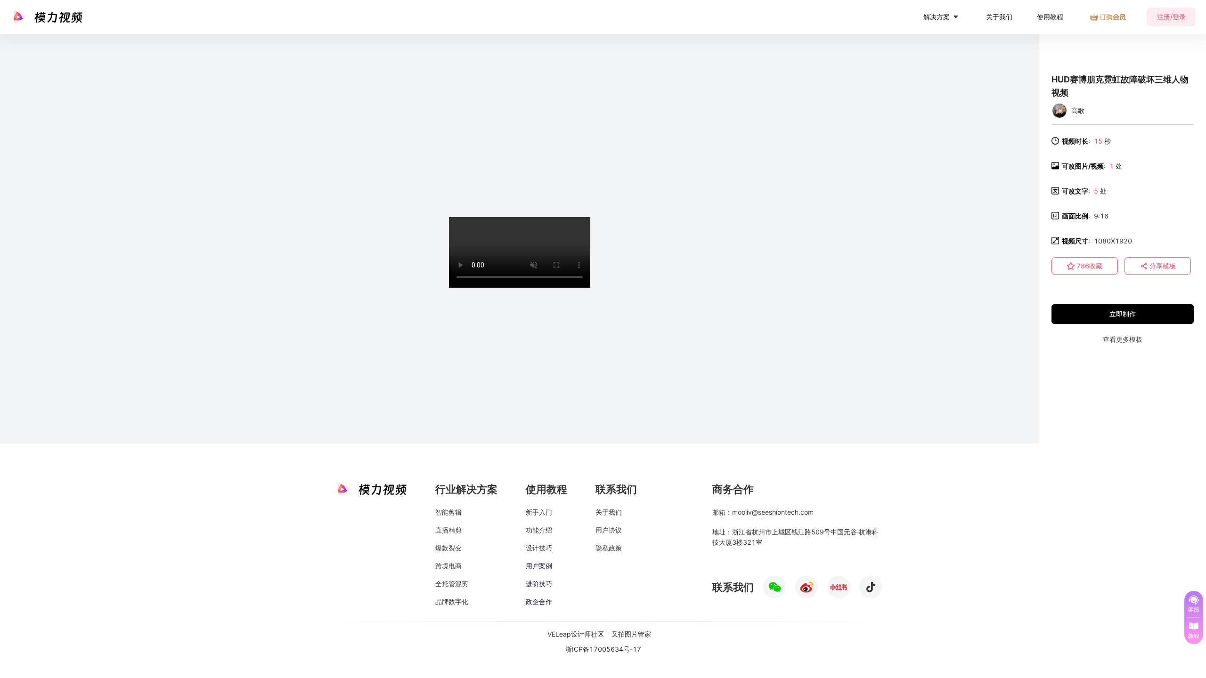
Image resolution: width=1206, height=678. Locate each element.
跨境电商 (448, 566)
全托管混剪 (451, 584)
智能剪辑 (448, 512)
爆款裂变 (448, 548)
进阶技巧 (539, 584)
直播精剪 (448, 530)
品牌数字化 (451, 601)
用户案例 (539, 566)
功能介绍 (539, 530)
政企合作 (539, 601)
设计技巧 (539, 548)
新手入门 (539, 512)
